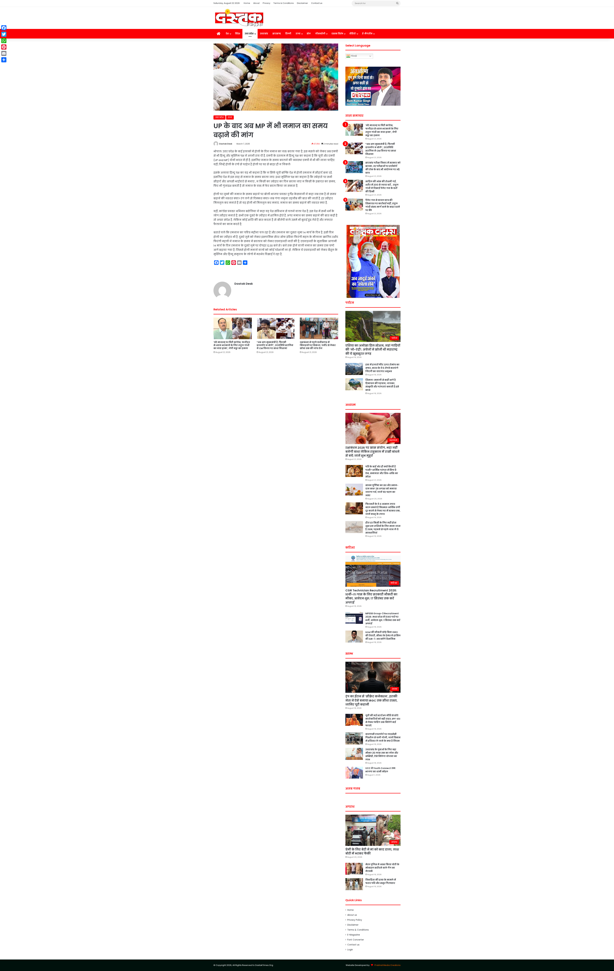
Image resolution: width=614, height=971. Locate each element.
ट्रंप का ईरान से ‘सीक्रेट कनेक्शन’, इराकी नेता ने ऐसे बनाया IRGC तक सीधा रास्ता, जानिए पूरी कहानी (371, 700)
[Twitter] (4, 34)
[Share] (4, 60)
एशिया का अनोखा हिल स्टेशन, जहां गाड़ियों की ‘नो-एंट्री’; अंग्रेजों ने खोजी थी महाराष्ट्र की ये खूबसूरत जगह (372, 349)
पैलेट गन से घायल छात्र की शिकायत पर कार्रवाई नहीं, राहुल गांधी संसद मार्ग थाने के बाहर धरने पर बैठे (382, 205)
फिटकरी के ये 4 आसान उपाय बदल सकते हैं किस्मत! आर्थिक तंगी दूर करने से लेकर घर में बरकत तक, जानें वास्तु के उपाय (382, 509)
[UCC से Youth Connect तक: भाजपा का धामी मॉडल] (354, 773)
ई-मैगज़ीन (367, 33)
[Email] (4, 53)
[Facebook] (4, 28)
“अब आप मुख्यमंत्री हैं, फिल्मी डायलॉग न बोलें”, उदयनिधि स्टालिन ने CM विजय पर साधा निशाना (275, 345)
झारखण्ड (276, 33)
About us (352, 914)
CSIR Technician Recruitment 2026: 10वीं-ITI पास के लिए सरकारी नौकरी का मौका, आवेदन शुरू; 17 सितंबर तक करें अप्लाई (371, 596)
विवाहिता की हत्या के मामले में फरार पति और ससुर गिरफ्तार (380, 881)
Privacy (266, 3)
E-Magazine (353, 934)
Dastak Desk (225, 143)
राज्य (298, 33)
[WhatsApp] (4, 40)
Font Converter (355, 939)
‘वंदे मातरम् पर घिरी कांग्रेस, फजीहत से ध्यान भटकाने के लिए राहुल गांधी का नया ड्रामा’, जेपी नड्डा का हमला (231, 345)
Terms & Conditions (283, 3)
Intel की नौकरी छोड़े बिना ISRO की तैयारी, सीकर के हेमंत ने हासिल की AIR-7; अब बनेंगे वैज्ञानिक (383, 635)
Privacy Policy (354, 919)
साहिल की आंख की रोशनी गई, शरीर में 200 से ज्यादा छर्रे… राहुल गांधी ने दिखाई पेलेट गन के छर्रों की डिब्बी (381, 186)
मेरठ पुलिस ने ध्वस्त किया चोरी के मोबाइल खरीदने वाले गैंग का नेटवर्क (382, 868)
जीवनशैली (320, 33)
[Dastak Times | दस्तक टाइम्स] (239, 17)
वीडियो (352, 33)
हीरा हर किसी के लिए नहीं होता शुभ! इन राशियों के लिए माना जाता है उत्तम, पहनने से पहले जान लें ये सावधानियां (383, 527)
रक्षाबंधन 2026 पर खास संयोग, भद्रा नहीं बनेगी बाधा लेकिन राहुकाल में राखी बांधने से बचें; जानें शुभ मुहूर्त (372, 452)
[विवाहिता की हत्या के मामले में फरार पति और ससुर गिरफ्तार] (354, 884)
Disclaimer (302, 3)
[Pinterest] (4, 47)
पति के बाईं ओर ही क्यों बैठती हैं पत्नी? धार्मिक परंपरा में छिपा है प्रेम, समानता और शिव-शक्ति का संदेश (381, 471)
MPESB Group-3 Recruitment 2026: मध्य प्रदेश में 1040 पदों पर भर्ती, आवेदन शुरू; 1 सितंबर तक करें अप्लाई (382, 618)
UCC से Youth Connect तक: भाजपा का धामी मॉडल (380, 770)
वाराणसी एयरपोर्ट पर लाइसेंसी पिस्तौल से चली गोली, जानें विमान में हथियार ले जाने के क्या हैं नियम (383, 737)
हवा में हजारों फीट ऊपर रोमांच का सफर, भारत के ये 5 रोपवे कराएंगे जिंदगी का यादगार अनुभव (382, 368)
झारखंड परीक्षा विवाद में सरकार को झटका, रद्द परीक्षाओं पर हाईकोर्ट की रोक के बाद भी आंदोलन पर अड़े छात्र (383, 167)
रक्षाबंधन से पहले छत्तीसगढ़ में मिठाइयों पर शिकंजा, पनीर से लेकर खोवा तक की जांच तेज (318, 345)
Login (350, 949)
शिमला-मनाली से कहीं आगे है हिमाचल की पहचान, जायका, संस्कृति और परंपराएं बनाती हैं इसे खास (382, 385)
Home (247, 3)
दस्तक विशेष (337, 33)
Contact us (316, 3)
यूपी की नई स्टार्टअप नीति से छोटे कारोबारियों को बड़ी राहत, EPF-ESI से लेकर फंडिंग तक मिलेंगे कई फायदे (382, 720)
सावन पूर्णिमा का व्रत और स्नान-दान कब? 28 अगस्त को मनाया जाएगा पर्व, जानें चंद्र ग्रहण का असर (381, 490)
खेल (309, 33)
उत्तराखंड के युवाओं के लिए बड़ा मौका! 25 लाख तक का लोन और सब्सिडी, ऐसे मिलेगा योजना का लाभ (381, 754)
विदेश (237, 33)
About (256, 3)
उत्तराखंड (264, 33)
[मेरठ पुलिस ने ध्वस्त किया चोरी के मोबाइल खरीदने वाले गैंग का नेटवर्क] (354, 869)
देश (227, 33)
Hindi (353, 56)
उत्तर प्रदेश (249, 33)
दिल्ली (288, 33)
